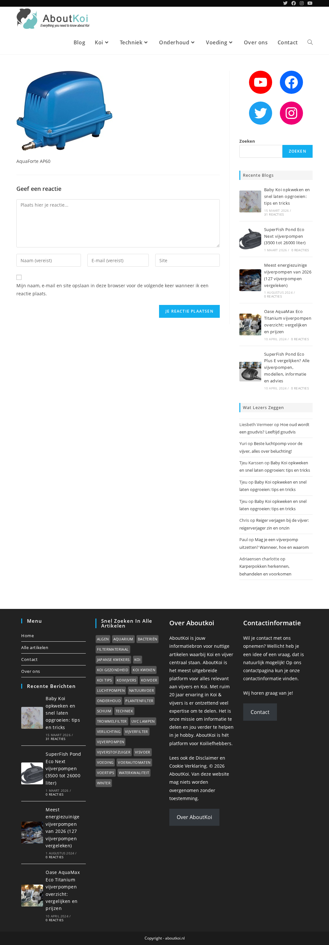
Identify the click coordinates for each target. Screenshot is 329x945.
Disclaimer (207, 758)
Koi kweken (144, 669)
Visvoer (142, 752)
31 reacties (274, 214)
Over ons (30, 671)
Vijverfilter (136, 731)
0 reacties (300, 250)
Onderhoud (109, 700)
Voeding (105, 762)
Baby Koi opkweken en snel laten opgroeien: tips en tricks (287, 196)
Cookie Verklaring (188, 766)
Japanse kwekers (113, 659)
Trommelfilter (112, 721)
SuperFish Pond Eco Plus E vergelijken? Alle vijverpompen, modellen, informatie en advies (287, 367)
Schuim (104, 711)
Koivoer (149, 680)
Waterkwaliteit (134, 772)
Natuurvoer (141, 690)
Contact (29, 659)
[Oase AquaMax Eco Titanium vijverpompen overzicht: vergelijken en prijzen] (250, 324)
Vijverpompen (110, 741)
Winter (104, 782)
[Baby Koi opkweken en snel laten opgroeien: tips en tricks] (250, 201)
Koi (137, 659)
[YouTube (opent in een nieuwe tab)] (309, 3)
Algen (103, 639)
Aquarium (123, 639)
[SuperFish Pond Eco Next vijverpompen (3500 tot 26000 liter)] (250, 239)
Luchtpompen (111, 690)
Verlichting (108, 731)
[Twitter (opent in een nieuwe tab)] (285, 3)
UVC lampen (143, 721)
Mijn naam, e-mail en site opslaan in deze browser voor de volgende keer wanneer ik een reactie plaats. (112, 289)
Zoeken (247, 141)
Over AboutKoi (194, 817)
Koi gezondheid (113, 669)
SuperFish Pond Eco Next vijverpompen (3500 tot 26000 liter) (285, 236)
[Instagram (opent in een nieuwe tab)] (302, 3)
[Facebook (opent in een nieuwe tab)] (293, 3)
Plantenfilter (139, 700)
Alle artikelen (34, 647)
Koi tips (104, 680)
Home (27, 635)
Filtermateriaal (113, 649)
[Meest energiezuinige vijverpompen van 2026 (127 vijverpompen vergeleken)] (250, 280)
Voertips (105, 772)
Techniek (124, 711)
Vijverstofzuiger (113, 752)
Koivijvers (127, 680)
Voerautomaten (134, 762)
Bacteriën (147, 639)
